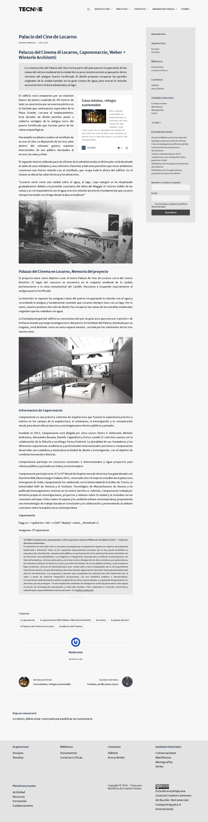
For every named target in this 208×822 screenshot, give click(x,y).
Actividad (22, 43)
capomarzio (28, 620)
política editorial (84, 590)
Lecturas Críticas (159, 70)
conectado (48, 719)
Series (154, 113)
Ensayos (155, 49)
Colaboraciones (23, 805)
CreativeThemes (132, 788)
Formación (20, 801)
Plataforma (31, 43)
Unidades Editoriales (163, 9)
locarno (101, 620)
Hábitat (155, 85)
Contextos (140, 9)
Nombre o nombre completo (166, 182)
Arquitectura (102, 9)
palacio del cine (120, 620)
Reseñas (155, 52)
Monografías (157, 110)
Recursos (19, 796)
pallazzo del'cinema (70, 626)
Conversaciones (159, 103)
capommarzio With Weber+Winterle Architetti (65, 620)
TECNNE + (185, 9)
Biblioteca (121, 9)
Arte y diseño (157, 88)
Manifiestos (157, 107)
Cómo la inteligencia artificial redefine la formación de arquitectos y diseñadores (170, 147)
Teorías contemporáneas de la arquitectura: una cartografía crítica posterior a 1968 (168, 157)
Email (154, 193)
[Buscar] (88, 9)
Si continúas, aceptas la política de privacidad (169, 205)
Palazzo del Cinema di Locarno (37, 626)
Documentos (157, 67)
